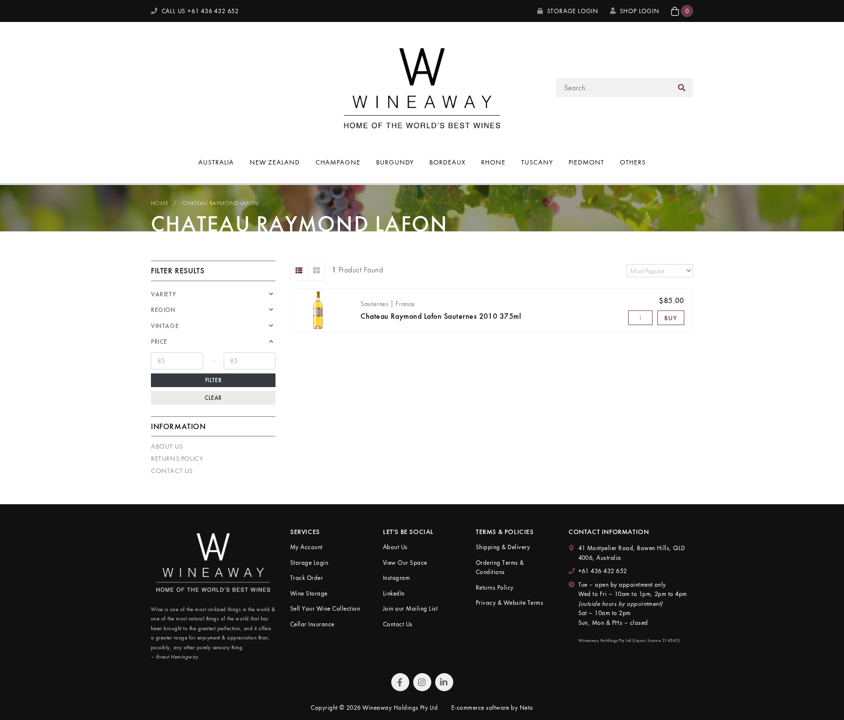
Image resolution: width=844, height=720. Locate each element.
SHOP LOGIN (639, 11)
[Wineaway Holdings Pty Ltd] (422, 87)
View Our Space (405, 562)
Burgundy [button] (395, 162)
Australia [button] (216, 162)
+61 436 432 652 (602, 571)
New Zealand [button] (275, 162)
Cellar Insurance (312, 624)
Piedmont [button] (586, 162)
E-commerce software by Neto (492, 707)
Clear (213, 398)
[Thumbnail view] (317, 271)
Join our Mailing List (410, 608)
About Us (167, 446)
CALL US (199, 11)
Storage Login (571, 11)
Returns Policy (177, 458)
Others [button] (633, 162)
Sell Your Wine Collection (325, 608)
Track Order (306, 578)
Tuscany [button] (537, 162)
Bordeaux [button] (447, 162)
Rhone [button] (493, 162)
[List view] (299, 271)
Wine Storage (309, 593)
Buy (670, 317)
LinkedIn (394, 593)
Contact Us (172, 470)
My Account (306, 547)
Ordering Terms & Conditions (500, 567)
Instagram (396, 578)
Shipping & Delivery (503, 547)
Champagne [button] (338, 162)
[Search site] (682, 87)
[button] (682, 11)
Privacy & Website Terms (509, 602)
